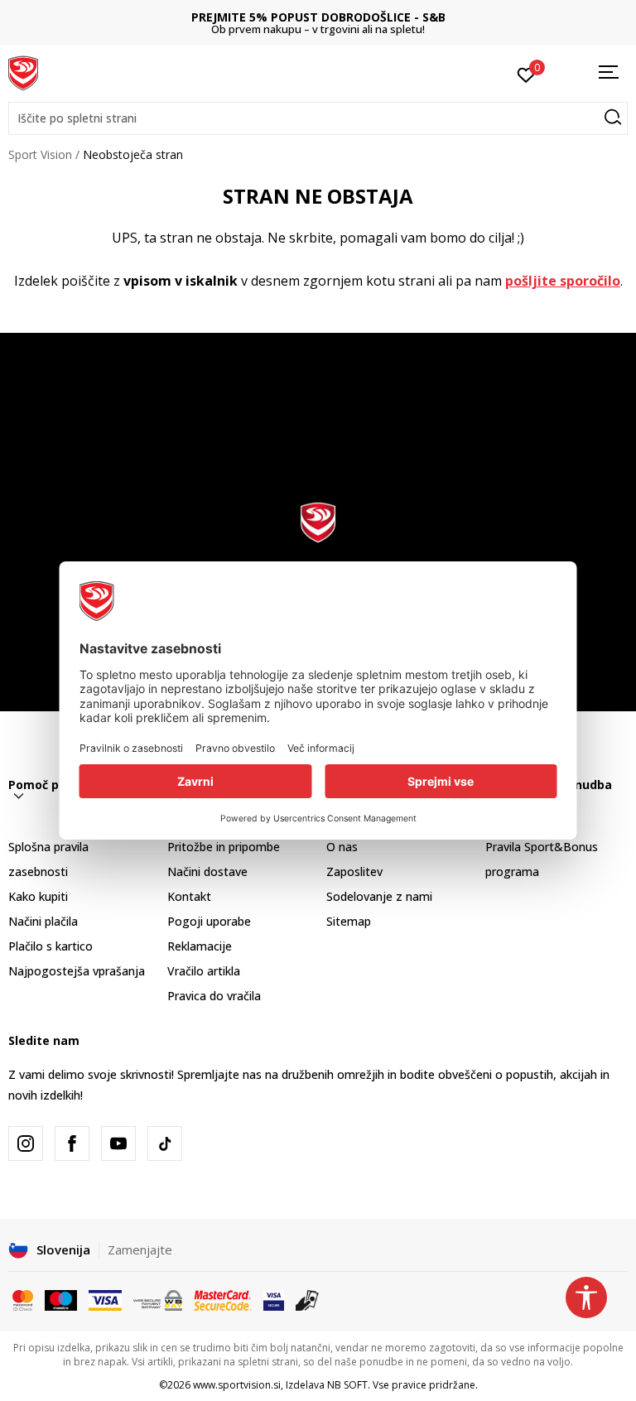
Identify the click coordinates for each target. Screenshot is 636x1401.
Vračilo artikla (203, 971)
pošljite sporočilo (562, 281)
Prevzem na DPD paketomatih (458, 17)
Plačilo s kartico (50, 946)
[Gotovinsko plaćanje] (308, 1299)
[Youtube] (118, 1143)
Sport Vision (40, 154)
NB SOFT (347, 1385)
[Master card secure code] (223, 1299)
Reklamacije (199, 946)
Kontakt (189, 896)
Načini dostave (207, 871)
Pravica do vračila (214, 996)
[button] (318, 118)
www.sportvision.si (237, 1385)
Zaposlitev (354, 871)
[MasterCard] (22, 1299)
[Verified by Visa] (273, 1299)
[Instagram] (25, 1143)
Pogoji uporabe (209, 921)
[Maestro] (61, 1299)
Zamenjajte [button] (140, 1249)
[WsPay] (157, 1299)
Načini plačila (43, 921)
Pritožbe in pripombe (223, 847)
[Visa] (105, 1299)
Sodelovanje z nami (379, 896)
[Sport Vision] (23, 72)
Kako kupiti (38, 896)
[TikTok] (164, 1143)
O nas (342, 847)
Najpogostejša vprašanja (76, 971)
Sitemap (348, 921)
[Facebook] (72, 1143)
